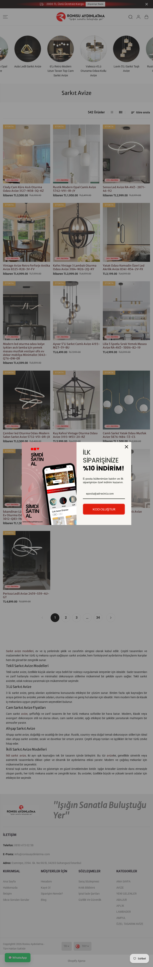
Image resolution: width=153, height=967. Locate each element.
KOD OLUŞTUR (104, 509)
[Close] (126, 447)
